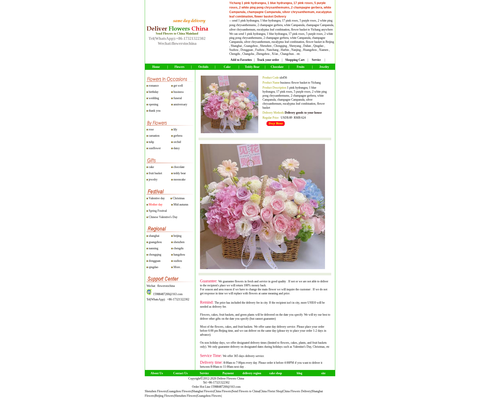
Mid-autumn (181, 204)
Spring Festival (158, 211)
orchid (177, 142)
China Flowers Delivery (297, 391)
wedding (154, 98)
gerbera (177, 135)
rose (151, 129)
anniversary (180, 104)
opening (153, 104)
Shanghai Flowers (203, 391)
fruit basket (155, 173)
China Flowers (223, 391)
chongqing (155, 254)
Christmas (179, 198)
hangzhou (179, 254)
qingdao (153, 267)
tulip (151, 142)
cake (151, 167)
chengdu (179, 248)
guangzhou (155, 242)
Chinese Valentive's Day (163, 217)
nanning (153, 248)
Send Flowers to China (245, 391)
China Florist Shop (271, 391)
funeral (178, 98)
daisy (176, 148)
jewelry (153, 179)
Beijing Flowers (164, 395)
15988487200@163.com (225, 386)
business (179, 92)
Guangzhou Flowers (179, 391)
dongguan (154, 261)
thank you (154, 110)
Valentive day (157, 198)
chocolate (179, 167)
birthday (153, 92)
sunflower (154, 148)
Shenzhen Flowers (156, 391)
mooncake (180, 179)
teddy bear (180, 173)
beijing (178, 236)
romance (154, 85)
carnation (154, 135)
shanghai (154, 236)
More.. (178, 267)
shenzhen (179, 242)
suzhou (178, 261)
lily (175, 129)
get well (178, 85)
